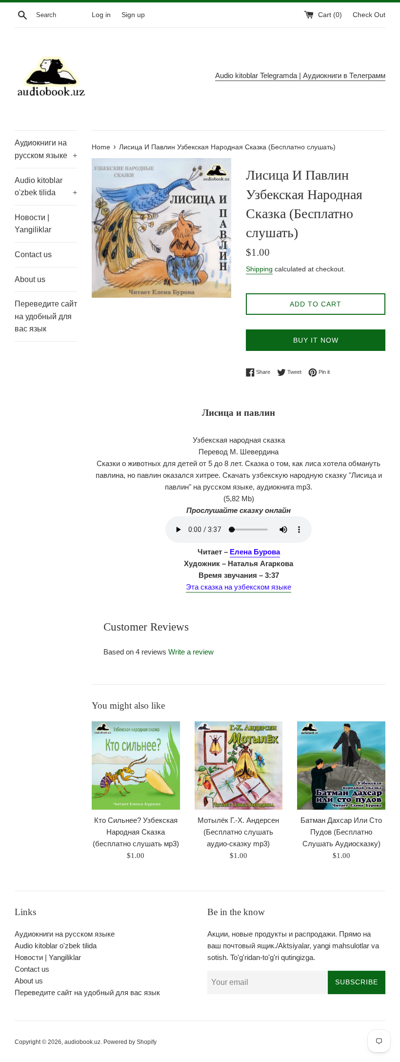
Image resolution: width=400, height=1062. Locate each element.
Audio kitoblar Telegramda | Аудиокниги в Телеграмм (300, 75)
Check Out (369, 15)
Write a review (191, 652)
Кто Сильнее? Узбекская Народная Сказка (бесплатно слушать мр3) (136, 832)
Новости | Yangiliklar (33, 223)
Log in (101, 15)
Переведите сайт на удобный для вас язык (46, 316)
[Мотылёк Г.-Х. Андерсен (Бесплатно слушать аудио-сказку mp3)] (239, 765)
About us (30, 279)
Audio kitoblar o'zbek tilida (46, 186)
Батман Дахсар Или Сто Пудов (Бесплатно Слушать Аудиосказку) (341, 832)
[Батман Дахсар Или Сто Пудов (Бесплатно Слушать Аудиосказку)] (341, 765)
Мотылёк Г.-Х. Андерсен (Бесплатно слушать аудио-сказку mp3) (238, 832)
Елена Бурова (255, 552)
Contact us (33, 254)
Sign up (133, 15)
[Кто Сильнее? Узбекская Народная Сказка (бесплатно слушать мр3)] (136, 765)
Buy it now (316, 340)
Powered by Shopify (130, 1042)
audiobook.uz (82, 1042)
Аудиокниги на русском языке (46, 149)
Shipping (259, 269)
